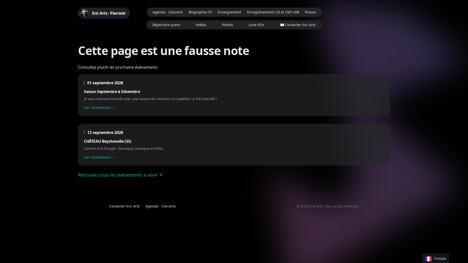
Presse (310, 12)
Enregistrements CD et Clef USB (273, 12)
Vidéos (201, 24)
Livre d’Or (256, 24)
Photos (227, 24)
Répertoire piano (166, 24)
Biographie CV (200, 12)
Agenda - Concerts (168, 12)
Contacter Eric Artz (124, 206)
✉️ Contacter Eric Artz (298, 24)
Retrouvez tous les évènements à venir (118, 175)
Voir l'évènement (97, 107)
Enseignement (229, 12)
